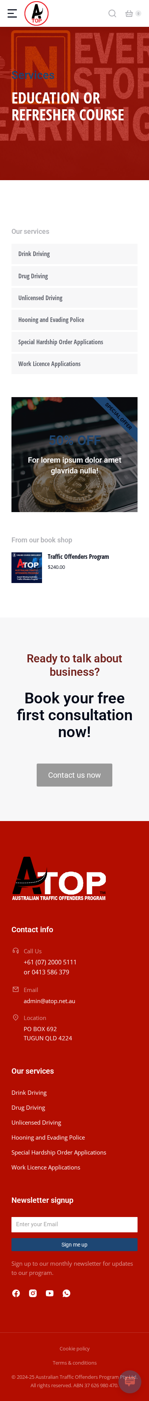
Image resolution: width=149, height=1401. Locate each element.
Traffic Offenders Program (78, 556)
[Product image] (26, 567)
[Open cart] (129, 13)
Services (33, 75)
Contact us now (74, 775)
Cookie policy (75, 1348)
